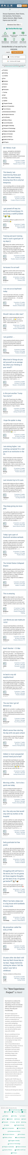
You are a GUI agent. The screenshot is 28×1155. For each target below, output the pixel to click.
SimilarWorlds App (15, 28)
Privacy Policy (16, 66)
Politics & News (8, 1137)
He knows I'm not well (11, 267)
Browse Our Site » (14, 24)
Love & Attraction (20, 1137)
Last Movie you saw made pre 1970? (14, 621)
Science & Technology (14, 1143)
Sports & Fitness (8, 1149)
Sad (18, 1122)
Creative (23, 1116)
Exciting (14, 1116)
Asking (24, 1122)
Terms (24, 1112)
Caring (13, 1122)
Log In (19, 5)
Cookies (22, 66)
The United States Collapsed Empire (13, 564)
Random (10, 1119)
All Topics (14, 1153)
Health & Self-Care (21, 1149)
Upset (24, 1119)
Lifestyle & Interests (9, 1134)
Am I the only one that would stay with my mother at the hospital (13, 813)
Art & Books (22, 1134)
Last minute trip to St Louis (13, 480)
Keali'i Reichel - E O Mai (11, 648)
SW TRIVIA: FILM (9, 148)
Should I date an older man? (13, 314)
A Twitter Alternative (23, 35)
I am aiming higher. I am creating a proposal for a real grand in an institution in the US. (13, 450)
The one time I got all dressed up (11, 704)
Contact (24, 1110)
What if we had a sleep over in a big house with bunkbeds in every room (14, 903)
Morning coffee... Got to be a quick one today (13, 784)
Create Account (17, 52)
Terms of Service (8, 66)
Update (7, 1125)
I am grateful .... (9, 337)
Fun (4, 1119)
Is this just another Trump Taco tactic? (12, 394)
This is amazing (9, 594)
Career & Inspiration (9, 1128)
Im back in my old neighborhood (9, 675)
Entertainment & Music (14, 1131)
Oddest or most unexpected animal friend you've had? (13, 755)
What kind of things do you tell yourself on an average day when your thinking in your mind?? (13, 363)
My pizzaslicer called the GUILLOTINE (12, 928)
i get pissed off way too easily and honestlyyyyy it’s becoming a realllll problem (13, 211)
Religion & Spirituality (8, 1146)
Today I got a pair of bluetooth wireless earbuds (13, 536)
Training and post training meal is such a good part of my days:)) (13, 238)
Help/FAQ (8, 1112)
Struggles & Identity (15, 1140)
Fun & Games (21, 1128)
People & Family (20, 1125)
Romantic (5, 1122)
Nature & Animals (21, 1146)
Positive (6, 1116)
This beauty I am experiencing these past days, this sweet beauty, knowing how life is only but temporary (13, 177)
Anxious (18, 1119)
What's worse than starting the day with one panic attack (14, 731)
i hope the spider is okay (12, 420)
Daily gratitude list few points (11, 843)
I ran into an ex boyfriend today (12, 290)
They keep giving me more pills (12, 507)
